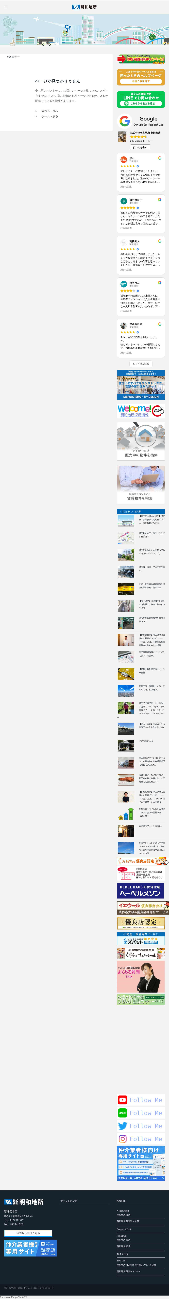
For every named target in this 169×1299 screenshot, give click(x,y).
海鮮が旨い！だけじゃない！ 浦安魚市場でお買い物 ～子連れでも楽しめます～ (153, 778)
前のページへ (49, 111)
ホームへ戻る (49, 116)
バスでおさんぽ (146, 741)
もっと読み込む (141, 363)
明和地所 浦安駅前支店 (128, 1221)
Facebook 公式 (124, 1229)
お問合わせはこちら (28, 1233)
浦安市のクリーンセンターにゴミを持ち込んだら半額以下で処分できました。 (152, 761)
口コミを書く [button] (140, 147)
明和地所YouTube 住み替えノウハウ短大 (136, 1265)
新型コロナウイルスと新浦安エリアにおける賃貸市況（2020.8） (152, 812)
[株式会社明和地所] (84, 6)
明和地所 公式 (123, 1215)
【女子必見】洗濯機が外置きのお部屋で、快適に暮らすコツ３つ (152, 604)
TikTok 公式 (122, 1254)
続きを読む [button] (126, 186)
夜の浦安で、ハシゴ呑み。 (151, 826)
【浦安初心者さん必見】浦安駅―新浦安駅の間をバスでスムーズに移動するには (152, 519)
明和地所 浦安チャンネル (129, 1271)
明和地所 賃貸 (123, 1246)
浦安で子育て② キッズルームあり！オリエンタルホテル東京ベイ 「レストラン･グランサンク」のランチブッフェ (141, 710)
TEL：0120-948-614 (13, 1220)
